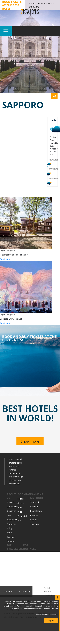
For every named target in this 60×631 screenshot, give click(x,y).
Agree (51, 620)
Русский (48, 595)
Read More (5, 259)
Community (12, 553)
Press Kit (11, 502)
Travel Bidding (13, 575)
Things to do (12, 557)
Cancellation (36, 511)
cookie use (53, 608)
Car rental (22, 516)
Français (48, 591)
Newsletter (28, 570)
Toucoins (34, 524)
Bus (19, 520)
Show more (30, 441)
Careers (10, 541)
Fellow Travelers (14, 570)
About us (8, 591)
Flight (32, 3)
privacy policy (35, 608)
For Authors (28, 583)
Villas (50, 3)
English (47, 588)
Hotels (41, 3)
